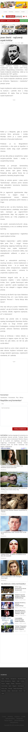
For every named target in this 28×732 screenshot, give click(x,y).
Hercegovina (13, 678)
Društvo (10, 20)
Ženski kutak (15, 690)
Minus (21, 397)
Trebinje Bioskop (14, 722)
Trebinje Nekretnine (19, 720)
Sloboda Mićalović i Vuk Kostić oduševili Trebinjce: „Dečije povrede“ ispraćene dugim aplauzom (20, 613)
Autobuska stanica (9, 718)
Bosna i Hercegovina (6, 681)
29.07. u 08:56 (23, 607)
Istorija (8, 690)
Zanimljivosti (21, 686)
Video (2, 693)
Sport (17, 20)
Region (13, 681)
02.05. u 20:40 (23, 623)
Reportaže (3, 690)
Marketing (11, 11)
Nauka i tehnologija (17, 688)
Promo (20, 690)
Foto (24, 690)
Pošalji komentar (20, 429)
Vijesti (2, 20)
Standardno (3, 397)
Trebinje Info (19, 718)
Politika (12, 683)
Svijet (18, 681)
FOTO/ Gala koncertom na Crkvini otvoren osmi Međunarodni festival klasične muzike (20, 590)
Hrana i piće (4, 688)
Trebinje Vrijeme (8, 720)
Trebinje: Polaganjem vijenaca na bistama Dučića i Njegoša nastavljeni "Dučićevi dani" (20, 629)
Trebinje (7, 678)
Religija (8, 683)
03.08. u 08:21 (23, 600)
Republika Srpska (22, 678)
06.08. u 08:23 (23, 592)
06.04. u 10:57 (23, 631)
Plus (17, 397)
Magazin (14, 686)
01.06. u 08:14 (23, 615)
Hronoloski (11, 397)
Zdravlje (10, 688)
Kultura (2, 43)
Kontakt (23, 11)
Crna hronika (4, 686)
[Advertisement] (14, 115)
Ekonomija (18, 683)
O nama (5, 11)
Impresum (17, 11)
